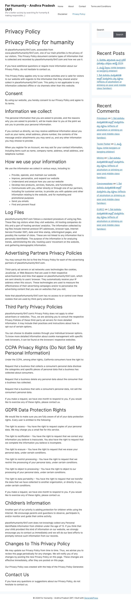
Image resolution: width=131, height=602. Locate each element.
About (71, 6)
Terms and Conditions (101, 6)
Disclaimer (62, 14)
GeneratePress (91, 598)
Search (100, 30)
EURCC (100, 209)
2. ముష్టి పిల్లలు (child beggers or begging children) (109, 148)
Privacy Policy (79, 14)
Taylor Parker (103, 144)
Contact (82, 6)
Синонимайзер (105, 183)
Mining (100, 158)
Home (60, 6)
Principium (102, 118)
